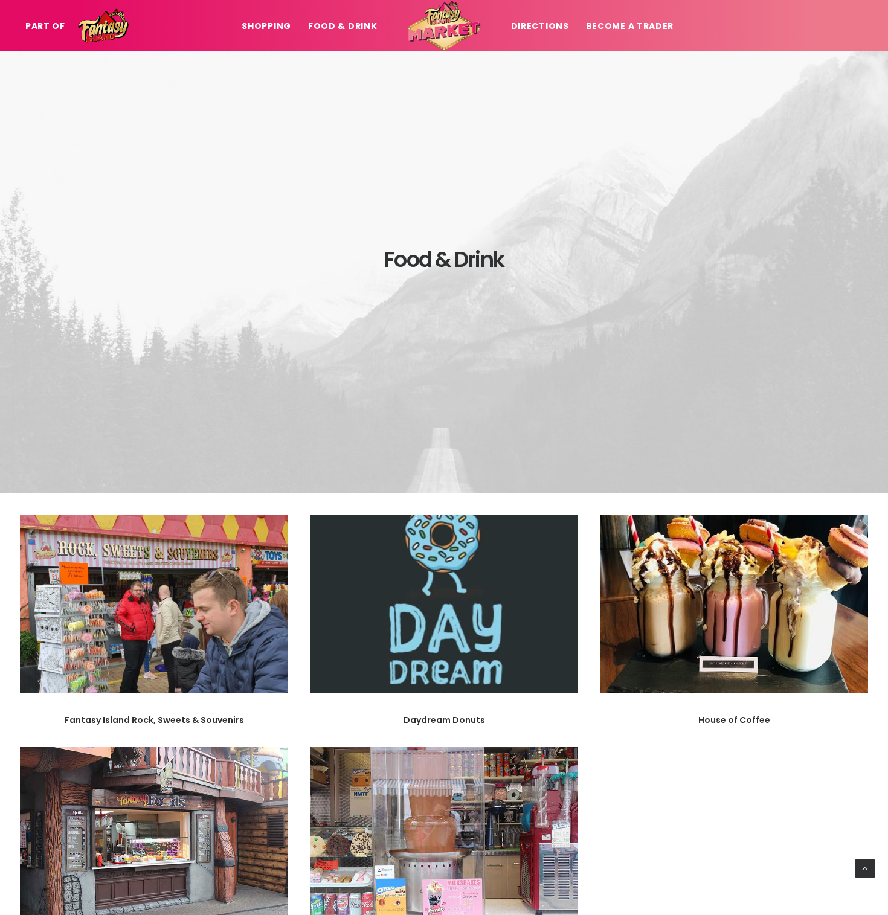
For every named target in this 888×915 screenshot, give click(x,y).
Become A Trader (630, 26)
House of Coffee (734, 720)
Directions (540, 26)
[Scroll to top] (865, 867)
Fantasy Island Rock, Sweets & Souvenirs (154, 720)
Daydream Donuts (444, 720)
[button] (154, 604)
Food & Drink (342, 26)
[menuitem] (48, 25)
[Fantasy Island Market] (443, 25)
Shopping (266, 26)
